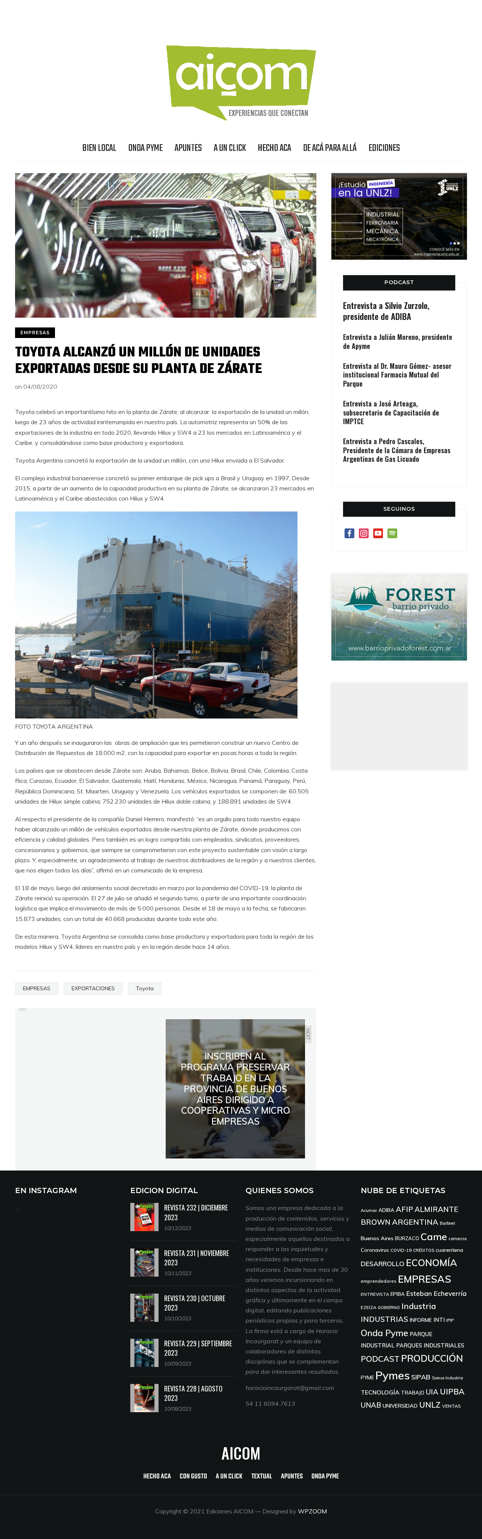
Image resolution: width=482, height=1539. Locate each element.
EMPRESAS (35, 332)
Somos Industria (447, 1378)
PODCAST (399, 282)
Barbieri (447, 1223)
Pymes (392, 1375)
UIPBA (452, 1391)
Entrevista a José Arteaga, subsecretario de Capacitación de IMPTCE (391, 412)
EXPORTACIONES (93, 988)
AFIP (404, 1209)
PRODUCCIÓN (432, 1358)
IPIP (450, 1320)
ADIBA (386, 1210)
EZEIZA (368, 1307)
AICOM (241, 1453)
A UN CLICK (230, 148)
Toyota (145, 988)
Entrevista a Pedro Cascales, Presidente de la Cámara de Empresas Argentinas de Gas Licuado (396, 450)
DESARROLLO (382, 1264)
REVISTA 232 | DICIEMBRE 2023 (196, 1212)
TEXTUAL (261, 1476)
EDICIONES (384, 148)
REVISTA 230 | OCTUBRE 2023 (194, 1302)
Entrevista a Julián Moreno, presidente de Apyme (397, 341)
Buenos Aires (377, 1238)
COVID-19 (401, 1250)
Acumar (369, 1210)
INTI (439, 1319)
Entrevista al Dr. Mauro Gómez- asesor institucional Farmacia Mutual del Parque (397, 374)
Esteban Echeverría (436, 1293)
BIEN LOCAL (99, 148)
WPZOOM (312, 1511)
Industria (418, 1306)
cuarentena (449, 1250)
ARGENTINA (415, 1222)
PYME (367, 1378)
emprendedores (379, 1281)
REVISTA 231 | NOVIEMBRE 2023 (196, 1257)
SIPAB (420, 1377)
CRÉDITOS (423, 1250)
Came (434, 1236)
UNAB (371, 1405)
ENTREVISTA (375, 1294)
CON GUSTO (193, 1476)
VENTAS (451, 1406)
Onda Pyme (384, 1332)
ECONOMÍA (431, 1262)
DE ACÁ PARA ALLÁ (330, 148)
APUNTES (188, 148)
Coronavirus (375, 1250)
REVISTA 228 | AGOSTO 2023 (193, 1393)
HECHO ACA (274, 148)
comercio (457, 1238)
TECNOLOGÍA (380, 1392)
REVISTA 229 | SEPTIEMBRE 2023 (198, 1348)
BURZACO (407, 1238)
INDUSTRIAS (384, 1319)
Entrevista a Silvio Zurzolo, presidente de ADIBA (386, 310)
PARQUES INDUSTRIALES (430, 1345)
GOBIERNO (389, 1307)
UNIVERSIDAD (400, 1405)
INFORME (421, 1320)
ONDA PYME (145, 148)
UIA (432, 1391)
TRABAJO (412, 1393)
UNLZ (430, 1405)
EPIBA (397, 1294)
